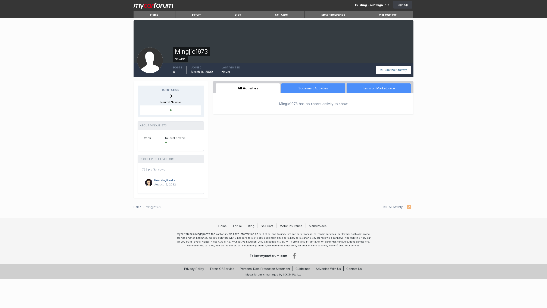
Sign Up (403, 4)
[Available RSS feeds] (409, 207)
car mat (180, 237)
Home (154, 14)
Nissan (215, 241)
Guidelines (303, 269)
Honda (206, 241)
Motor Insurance (333, 14)
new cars (295, 237)
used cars (283, 237)
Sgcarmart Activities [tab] (313, 88)
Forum (196, 14)
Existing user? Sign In (371, 5)
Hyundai (236, 241)
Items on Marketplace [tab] (379, 88)
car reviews (323, 237)
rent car (291, 233)
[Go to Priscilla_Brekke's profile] (148, 182)
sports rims (278, 233)
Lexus (261, 241)
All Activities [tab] (248, 88)
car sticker (303, 245)
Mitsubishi (272, 241)
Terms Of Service (222, 269)
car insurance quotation (252, 245)
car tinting (265, 233)
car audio (342, 241)
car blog (209, 245)
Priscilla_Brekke (164, 180)
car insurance (319, 245)
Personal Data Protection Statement (265, 269)
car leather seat (347, 233)
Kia (228, 241)
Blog (238, 14)
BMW (285, 241)
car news (338, 237)
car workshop (195, 245)
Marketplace (388, 14)
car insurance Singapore (281, 245)
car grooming (304, 233)
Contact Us (354, 269)
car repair (319, 233)
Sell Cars (281, 14)
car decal (331, 233)
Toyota (197, 241)
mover (332, 245)
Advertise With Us (328, 269)
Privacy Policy (194, 269)
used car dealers (359, 241)
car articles (308, 237)
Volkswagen (249, 241)
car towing (363, 233)
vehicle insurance (226, 245)
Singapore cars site (246, 237)
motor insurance (197, 237)
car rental (330, 241)
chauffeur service (349, 245)
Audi (223, 241)
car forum (221, 233)
